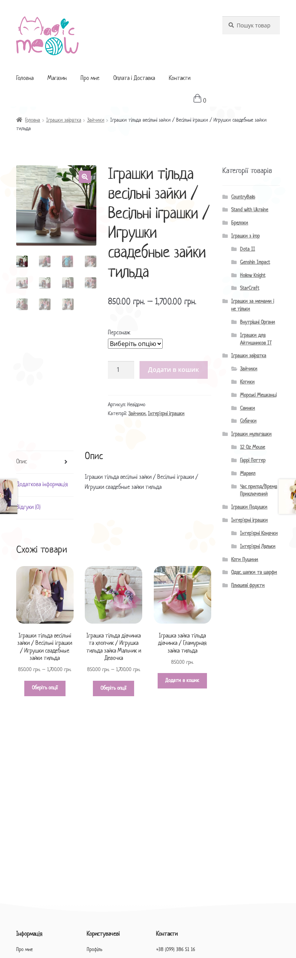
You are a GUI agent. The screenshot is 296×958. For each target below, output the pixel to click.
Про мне (90, 78)
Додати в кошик (173, 369)
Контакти (179, 78)
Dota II (247, 249)
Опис (21, 462)
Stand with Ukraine (249, 210)
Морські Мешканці (258, 395)
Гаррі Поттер (253, 460)
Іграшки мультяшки (251, 434)
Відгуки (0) (28, 507)
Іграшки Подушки (249, 507)
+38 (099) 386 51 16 (175, 950)
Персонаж (119, 333)
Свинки (247, 408)
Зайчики (95, 120)
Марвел (248, 473)
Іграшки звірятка (63, 120)
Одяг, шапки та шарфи (254, 572)
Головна (25, 78)
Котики (247, 382)
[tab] (45, 462)
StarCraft (249, 288)
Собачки (248, 421)
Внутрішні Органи (257, 322)
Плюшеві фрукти (248, 585)
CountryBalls (243, 197)
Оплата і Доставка (134, 78)
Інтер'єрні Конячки (259, 533)
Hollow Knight (253, 275)
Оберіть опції (45, 688)
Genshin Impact (255, 262)
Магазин (57, 78)
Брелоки (239, 223)
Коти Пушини (244, 560)
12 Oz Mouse (252, 447)
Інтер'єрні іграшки (166, 414)
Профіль (94, 950)
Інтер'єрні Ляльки (258, 546)
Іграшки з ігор (245, 236)
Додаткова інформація (42, 485)
